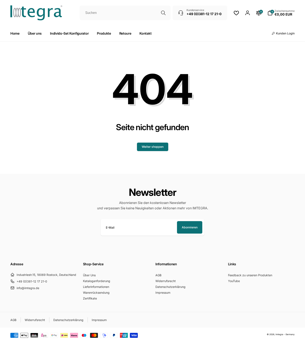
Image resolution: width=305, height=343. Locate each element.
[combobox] (125, 13)
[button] (281, 13)
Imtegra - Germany (285, 334)
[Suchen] (163, 13)
